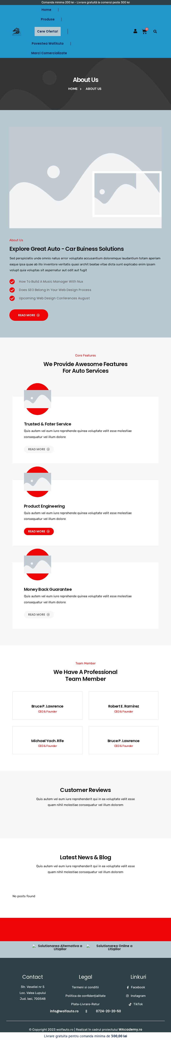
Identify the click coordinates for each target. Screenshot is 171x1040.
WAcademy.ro (130, 1029)
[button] (155, 31)
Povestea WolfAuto (48, 43)
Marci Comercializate (49, 53)
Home (46, 10)
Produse (48, 19)
